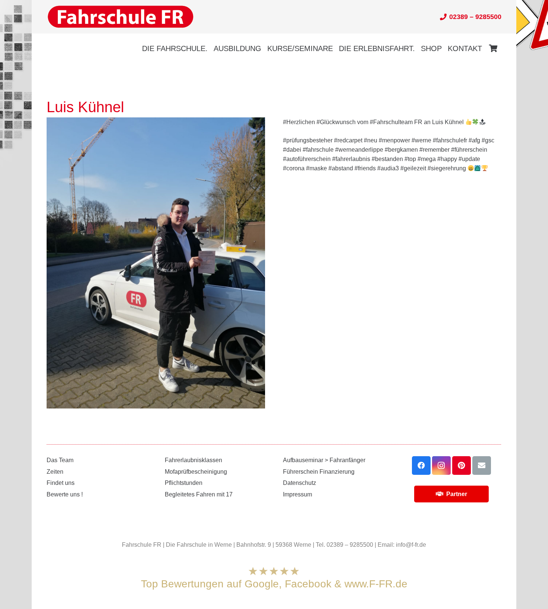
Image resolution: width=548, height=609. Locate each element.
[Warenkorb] (493, 48)
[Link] (120, 17)
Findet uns (61, 483)
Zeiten (55, 471)
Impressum (297, 494)
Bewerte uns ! (65, 494)
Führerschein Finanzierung (319, 471)
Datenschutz (299, 483)
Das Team (60, 460)
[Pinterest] (461, 465)
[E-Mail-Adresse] (481, 465)
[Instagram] (441, 465)
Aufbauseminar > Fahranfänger (324, 460)
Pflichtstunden (183, 483)
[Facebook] (421, 465)
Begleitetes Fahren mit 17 (199, 494)
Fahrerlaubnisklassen (193, 460)
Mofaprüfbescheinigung (196, 471)
